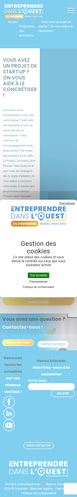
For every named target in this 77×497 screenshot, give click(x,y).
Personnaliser (38, 282)
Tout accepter (38, 275)
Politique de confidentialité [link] (38, 287)
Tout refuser (67, 203)
